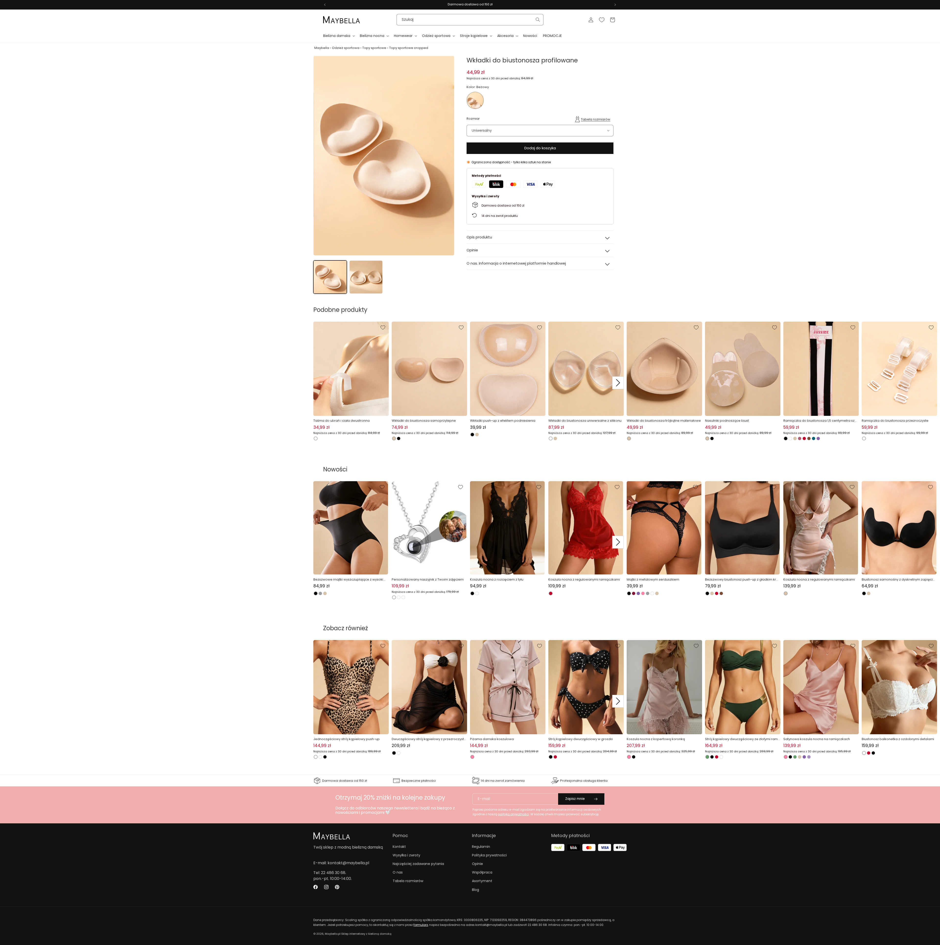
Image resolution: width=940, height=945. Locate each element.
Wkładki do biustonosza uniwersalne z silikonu (585, 420)
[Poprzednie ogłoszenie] (324, 4)
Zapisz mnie (575, 798)
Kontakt (399, 846)
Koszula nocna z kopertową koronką (656, 739)
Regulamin (481, 846)
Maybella (321, 48)
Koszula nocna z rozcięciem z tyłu (496, 579)
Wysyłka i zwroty (406, 855)
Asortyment (482, 880)
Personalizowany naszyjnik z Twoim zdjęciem (428, 579)
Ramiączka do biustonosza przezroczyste (895, 420)
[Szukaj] (537, 19)
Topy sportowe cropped (408, 48)
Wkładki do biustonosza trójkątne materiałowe (664, 420)
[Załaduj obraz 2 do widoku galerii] (366, 277)
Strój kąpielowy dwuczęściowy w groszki (580, 739)
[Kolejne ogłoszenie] (615, 4)
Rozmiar (473, 118)
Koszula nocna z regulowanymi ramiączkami (584, 579)
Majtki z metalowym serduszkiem (653, 579)
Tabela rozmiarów (595, 119)
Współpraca (482, 872)
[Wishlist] (601, 19)
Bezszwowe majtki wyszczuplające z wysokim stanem (349, 579)
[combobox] (470, 19)
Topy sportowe (374, 48)
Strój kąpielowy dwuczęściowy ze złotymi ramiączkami (741, 739)
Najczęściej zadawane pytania (418, 863)
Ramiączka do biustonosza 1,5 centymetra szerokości (820, 420)
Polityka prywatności (489, 855)
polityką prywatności (513, 814)
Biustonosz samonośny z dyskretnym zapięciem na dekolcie (898, 579)
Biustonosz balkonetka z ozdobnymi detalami (898, 739)
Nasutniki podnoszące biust (727, 420)
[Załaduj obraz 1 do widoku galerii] (330, 277)
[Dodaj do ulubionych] (383, 327)
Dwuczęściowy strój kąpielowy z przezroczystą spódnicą (429, 739)
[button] (338, 36)
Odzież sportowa (345, 48)
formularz (420, 925)
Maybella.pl (333, 934)
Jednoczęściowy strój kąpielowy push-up (346, 739)
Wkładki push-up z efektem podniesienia (502, 420)
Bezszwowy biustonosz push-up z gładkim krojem (742, 579)
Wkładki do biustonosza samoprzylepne (424, 420)
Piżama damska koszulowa (492, 739)
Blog (475, 889)
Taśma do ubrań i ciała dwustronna (341, 420)
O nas (398, 872)
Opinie (477, 863)
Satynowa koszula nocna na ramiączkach (816, 739)
